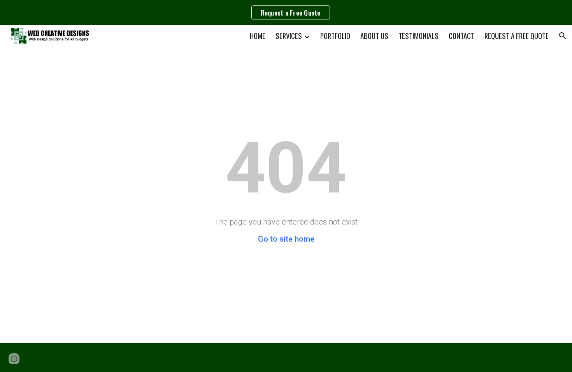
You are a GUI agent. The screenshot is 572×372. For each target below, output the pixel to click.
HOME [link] (257, 35)
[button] (562, 35)
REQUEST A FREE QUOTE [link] (516, 35)
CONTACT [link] (461, 35)
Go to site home (286, 239)
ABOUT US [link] (374, 35)
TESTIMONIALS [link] (418, 35)
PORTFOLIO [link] (335, 35)
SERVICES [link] (288, 35)
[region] (286, 12)
